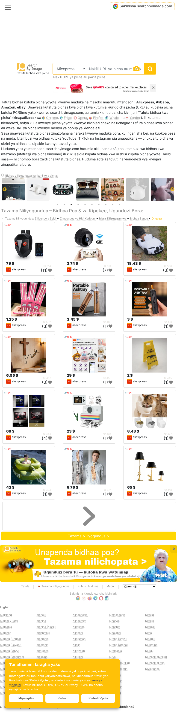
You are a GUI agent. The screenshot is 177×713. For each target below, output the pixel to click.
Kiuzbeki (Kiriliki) (156, 657)
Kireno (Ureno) (118, 645)
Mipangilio (26, 698)
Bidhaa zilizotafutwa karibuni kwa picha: (31, 175)
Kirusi (112, 657)
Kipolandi (115, 633)
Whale (114, 118)
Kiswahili (115, 693)
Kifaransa (42, 651)
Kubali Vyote (98, 698)
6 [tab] (92, 204)
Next (172, 189)
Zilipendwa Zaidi (46, 218)
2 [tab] (64, 204)
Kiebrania (42, 639)
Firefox (98, 118)
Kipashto (114, 627)
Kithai (149, 633)
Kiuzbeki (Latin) (155, 663)
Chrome (52, 118)
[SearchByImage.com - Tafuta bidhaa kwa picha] (29, 67)
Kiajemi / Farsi (9, 621)
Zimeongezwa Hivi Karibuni (78, 218)
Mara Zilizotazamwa (113, 218)
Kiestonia (42, 645)
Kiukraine (151, 645)
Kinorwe (114, 621)
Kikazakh (79, 651)
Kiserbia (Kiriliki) (119, 663)
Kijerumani (79, 639)
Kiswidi (149, 615)
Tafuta (25, 586)
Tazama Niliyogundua (55, 586)
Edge (68, 118)
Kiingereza (79, 621)
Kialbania (6, 627)
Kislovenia (115, 687)
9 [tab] (112, 204)
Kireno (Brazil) (118, 639)
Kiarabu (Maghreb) (12, 657)
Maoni (110, 586)
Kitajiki (149, 621)
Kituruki (150, 639)
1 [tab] (57, 204)
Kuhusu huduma (88, 586)
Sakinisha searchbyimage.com (146, 6)
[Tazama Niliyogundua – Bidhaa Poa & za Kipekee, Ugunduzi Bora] (88, 563)
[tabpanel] (88, 189)
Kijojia (76, 645)
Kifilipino (41, 657)
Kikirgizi (78, 657)
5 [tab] (85, 204)
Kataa (62, 698)
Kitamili (150, 627)
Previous (4, 189)
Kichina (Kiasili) (46, 627)
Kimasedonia (117, 615)
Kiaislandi (6, 615)
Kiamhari (5, 633)
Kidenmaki (43, 633)
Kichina (41, 621)
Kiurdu (149, 651)
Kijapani (78, 633)
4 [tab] (78, 204)
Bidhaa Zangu (139, 218)
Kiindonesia (80, 615)
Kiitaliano (79, 627)
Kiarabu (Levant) (10, 645)
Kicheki (41, 615)
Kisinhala (115, 675)
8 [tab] (105, 204)
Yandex (135, 118)
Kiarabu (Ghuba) (10, 639)
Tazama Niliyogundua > (88, 536)
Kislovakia (115, 681)
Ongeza (157, 218)
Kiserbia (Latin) (118, 669)
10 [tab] (119, 204)
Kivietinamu (152, 669)
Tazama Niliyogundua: (19, 218)
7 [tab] (99, 204)
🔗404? (8, 225)
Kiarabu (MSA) (9, 651)
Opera (82, 118)
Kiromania (115, 651)
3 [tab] (71, 204)
